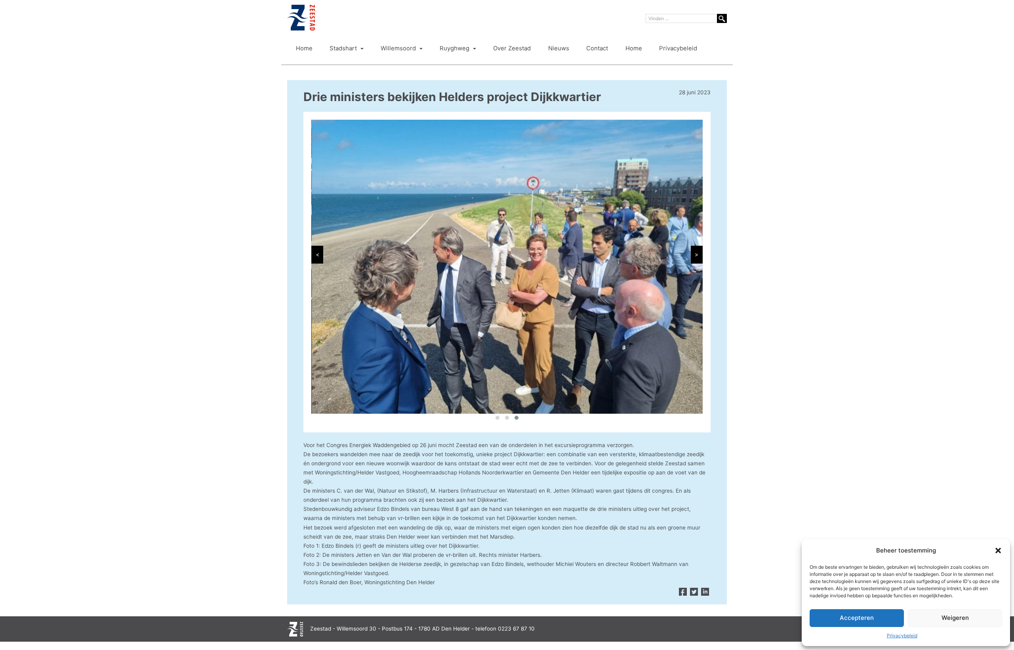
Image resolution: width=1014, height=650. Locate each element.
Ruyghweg (455, 48)
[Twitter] (694, 592)
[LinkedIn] (705, 592)
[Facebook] (682, 592)
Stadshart (344, 48)
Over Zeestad (512, 48)
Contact (597, 48)
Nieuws (558, 48)
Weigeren (955, 617)
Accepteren (857, 617)
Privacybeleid (902, 636)
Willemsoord (399, 48)
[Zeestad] (301, 17)
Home (304, 48)
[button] (998, 550)
